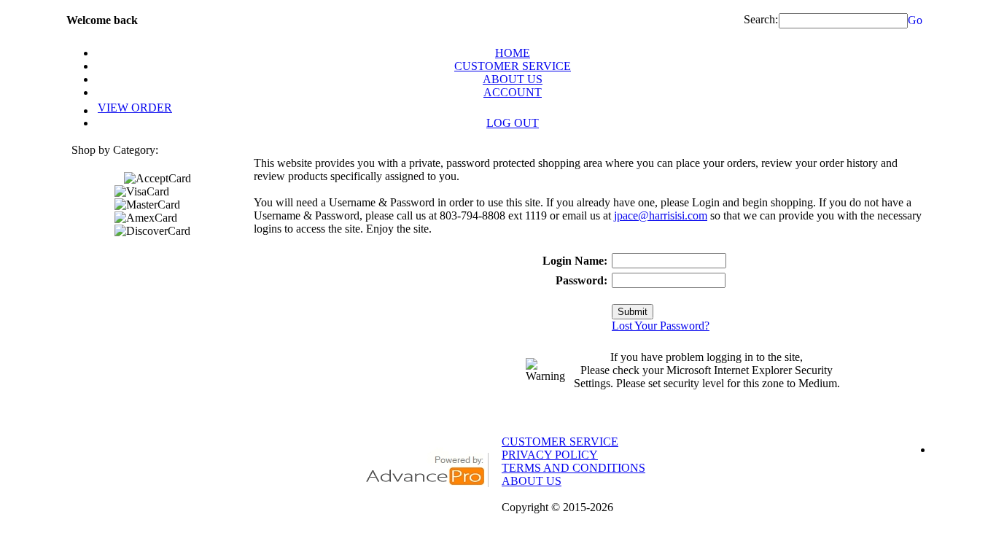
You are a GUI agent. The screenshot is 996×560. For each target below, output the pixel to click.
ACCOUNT (512, 92)
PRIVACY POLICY (550, 454)
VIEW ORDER (135, 107)
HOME (512, 53)
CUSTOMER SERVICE (512, 66)
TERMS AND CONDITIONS (573, 468)
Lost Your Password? (660, 325)
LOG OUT (512, 123)
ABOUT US (512, 79)
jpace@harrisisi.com (660, 215)
